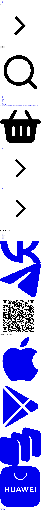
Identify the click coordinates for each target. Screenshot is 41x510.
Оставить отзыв (3, 235)
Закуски (13, 105)
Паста (10, 105)
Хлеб (28, 105)
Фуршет (21, 105)
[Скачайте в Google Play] (20, 426)
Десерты (23, 105)
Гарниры (25, 105)
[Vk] (20, 262)
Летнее (6, 105)
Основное (9, 105)
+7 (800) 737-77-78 (2, 49)
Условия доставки (3, 233)
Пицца (1, 105)
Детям (7, 105)
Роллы (2, 105)
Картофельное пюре (4, 228)
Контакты (3, 239)
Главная (2, 148)
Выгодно (4, 105)
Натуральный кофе (35, 105)
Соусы (29, 105)
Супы (12, 105)
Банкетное (19, 105)
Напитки (27, 105)
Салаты (15, 105)
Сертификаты (31, 105)
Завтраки (17, 105)
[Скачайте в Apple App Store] (20, 385)
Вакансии (3, 238)
